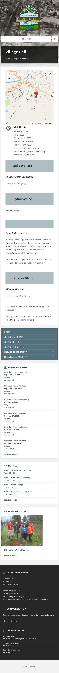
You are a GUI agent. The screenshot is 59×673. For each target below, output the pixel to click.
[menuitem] (29, 332)
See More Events (11, 454)
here (46, 239)
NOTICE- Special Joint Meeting (17, 470)
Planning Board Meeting (15, 386)
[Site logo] (29, 31)
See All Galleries (11, 556)
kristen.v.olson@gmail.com (18, 296)
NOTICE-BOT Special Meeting (17, 477)
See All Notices (10, 500)
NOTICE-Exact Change (13, 484)
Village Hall (10, 380)
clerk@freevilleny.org (30, 148)
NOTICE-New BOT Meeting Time (18, 492)
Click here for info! (10, 621)
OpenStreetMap (37, 124)
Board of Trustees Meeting (16, 372)
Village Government (21, 58)
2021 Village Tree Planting (17, 550)
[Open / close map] (55, 39)
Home (7, 58)
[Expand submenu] (53, 352)
